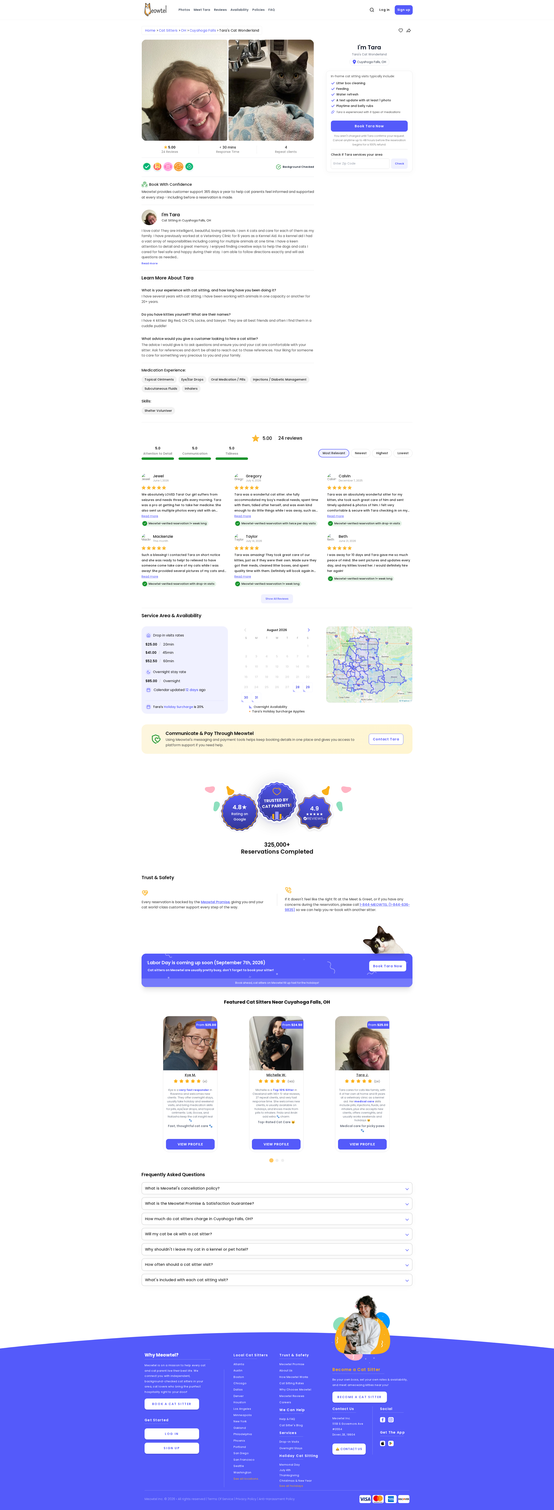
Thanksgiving (289, 1475)
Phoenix (239, 1440)
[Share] (408, 30)
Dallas (238, 1389)
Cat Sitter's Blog (291, 1425)
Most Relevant (334, 453)
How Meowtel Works (293, 1377)
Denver (238, 1396)
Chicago (240, 1383)
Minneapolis (243, 1415)
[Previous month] (245, 630)
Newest (361, 453)
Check (399, 163)
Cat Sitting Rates (291, 1383)
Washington (242, 1472)
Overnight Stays (290, 1448)
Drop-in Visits (289, 1442)
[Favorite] (400, 30)
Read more (150, 516)
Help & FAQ (287, 1419)
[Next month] (308, 630)
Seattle (239, 1466)
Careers (285, 1402)
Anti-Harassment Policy (277, 1499)
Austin (238, 1370)
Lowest (403, 453)
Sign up (403, 10)
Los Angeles (242, 1409)
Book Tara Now (369, 126)
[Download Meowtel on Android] (391, 1443)
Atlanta (239, 1364)
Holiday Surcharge (178, 707)
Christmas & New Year (295, 1481)
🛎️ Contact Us (349, 1449)
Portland (240, 1447)
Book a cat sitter (172, 1404)
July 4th (285, 1470)
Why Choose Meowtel (295, 1389)
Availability (239, 10)
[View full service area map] (369, 664)
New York (240, 1421)
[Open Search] (372, 10)
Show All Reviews (277, 599)
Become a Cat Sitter (359, 1397)
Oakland (240, 1428)
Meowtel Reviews (291, 1396)
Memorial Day (289, 1464)
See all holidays (291, 1486)
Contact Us (343, 1408)
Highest (382, 453)
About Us (285, 1370)
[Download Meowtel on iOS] (382, 1443)
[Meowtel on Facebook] (382, 1420)
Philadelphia (243, 1434)
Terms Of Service (221, 1499)
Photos (184, 10)
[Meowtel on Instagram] (391, 1420)
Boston (239, 1377)
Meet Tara (202, 10)
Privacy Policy (246, 1499)
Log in (384, 10)
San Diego (241, 1453)
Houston (240, 1402)
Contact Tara (386, 739)
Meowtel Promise (215, 902)
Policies (258, 10)
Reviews (220, 10)
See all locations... (247, 1479)
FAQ (271, 10)
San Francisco (244, 1460)
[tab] (271, 1160)
